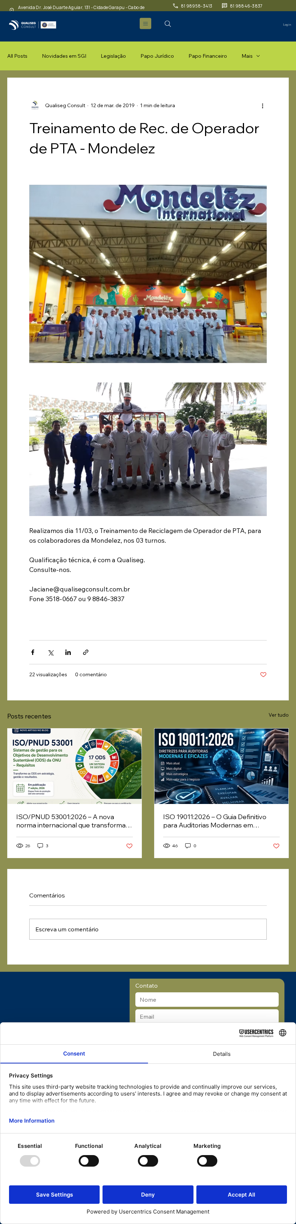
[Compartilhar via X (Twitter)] (50, 652)
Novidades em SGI (64, 56)
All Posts (17, 56)
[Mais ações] (262, 105)
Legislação (113, 56)
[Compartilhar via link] (85, 652)
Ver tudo (279, 715)
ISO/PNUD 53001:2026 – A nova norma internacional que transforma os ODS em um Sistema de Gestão (71, 821)
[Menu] (145, 23)
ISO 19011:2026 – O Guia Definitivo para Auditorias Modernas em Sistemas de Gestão (214, 821)
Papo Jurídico (157, 56)
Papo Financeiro (207, 56)
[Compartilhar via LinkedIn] (68, 652)
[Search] (167, 23)
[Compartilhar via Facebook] (32, 652)
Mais (247, 56)
